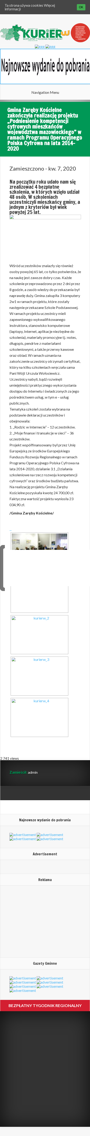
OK (81, 7)
